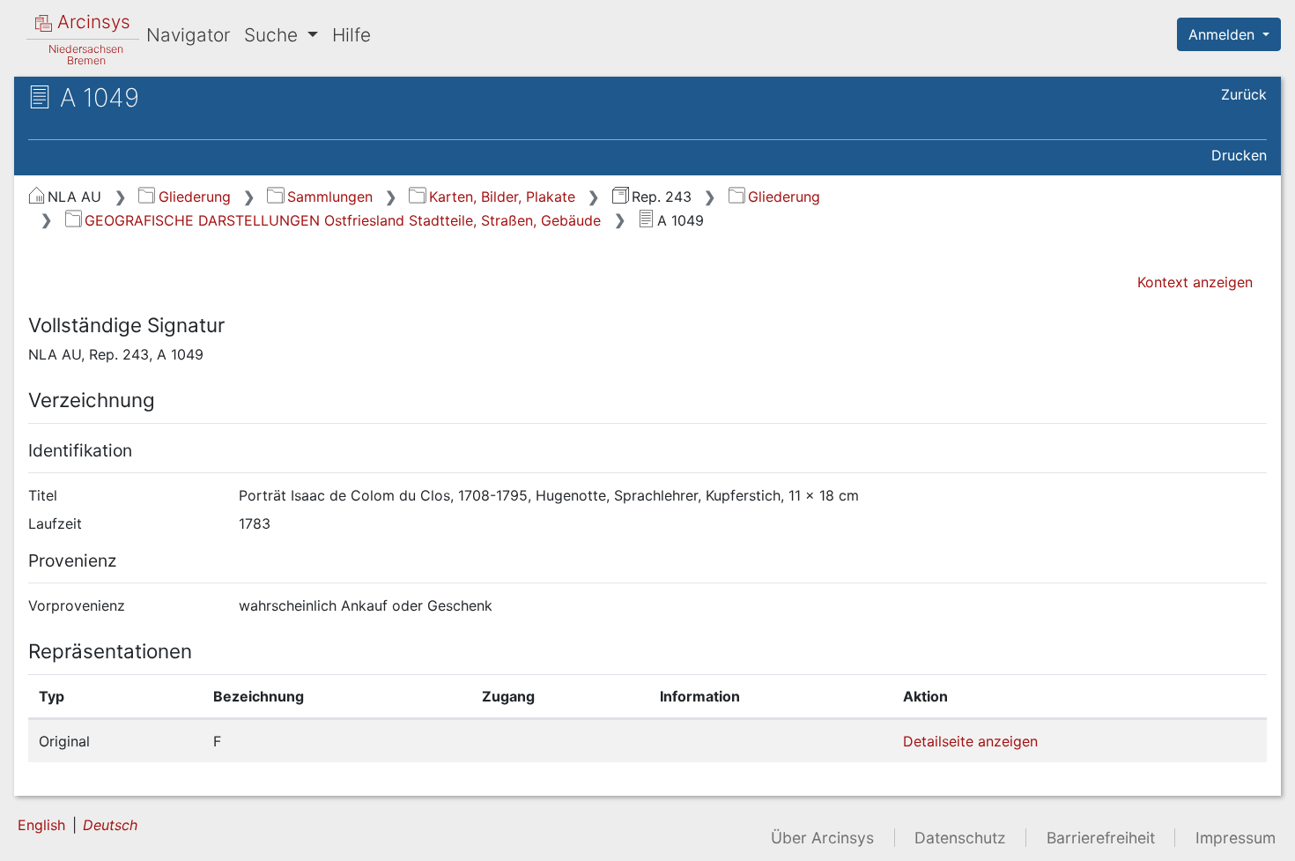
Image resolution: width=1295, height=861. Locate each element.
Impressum (1235, 837)
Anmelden (1223, 34)
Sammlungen (329, 196)
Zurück (1244, 94)
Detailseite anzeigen (970, 741)
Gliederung (194, 196)
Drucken (1239, 155)
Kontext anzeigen (1195, 282)
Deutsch (110, 825)
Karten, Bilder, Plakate (501, 196)
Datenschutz (960, 837)
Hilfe (351, 35)
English (41, 825)
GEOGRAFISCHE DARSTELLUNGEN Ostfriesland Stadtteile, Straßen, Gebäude (343, 220)
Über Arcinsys (822, 837)
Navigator (188, 35)
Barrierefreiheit (1101, 837)
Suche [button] (273, 35)
